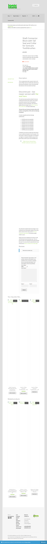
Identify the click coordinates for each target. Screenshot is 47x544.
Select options (23, 393)
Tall (27, 70)
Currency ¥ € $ (11, 20)
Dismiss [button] (44, 542)
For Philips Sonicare (31, 67)
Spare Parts (28, 66)
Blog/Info (24, 15)
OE (25, 71)
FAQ (17, 519)
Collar (26, 67)
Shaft (26, 70)
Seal (23, 70)
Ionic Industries (11, 516)
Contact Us (26, 516)
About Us (26, 514)
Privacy (17, 525)
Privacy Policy (27, 542)
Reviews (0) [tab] (10, 82)
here (31, 27)
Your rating (23, 265)
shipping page (10, 26)
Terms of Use (18, 526)
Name (22, 283)
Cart (17, 514)
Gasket (36, 67)
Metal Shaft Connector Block (31, 69)
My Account (18, 528)
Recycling (18, 523)
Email (31, 283)
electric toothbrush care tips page (30, 243)
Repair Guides (16, 15)
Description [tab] (11, 78)
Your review (23, 268)
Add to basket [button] (12, 392)
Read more (35, 391)
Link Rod (24, 69)
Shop (9, 15)
